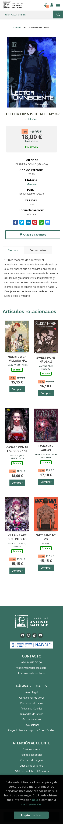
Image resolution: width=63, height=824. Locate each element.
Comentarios (38, 250)
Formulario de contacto (31, 673)
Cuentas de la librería (31, 765)
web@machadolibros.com (31, 667)
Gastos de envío (31, 719)
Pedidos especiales (31, 754)
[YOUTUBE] (40, 635)
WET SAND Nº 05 (46, 537)
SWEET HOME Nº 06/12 (45, 359)
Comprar (17, 389)
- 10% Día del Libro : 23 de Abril (31, 771)
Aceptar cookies (31, 815)
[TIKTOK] (34, 635)
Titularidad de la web (31, 714)
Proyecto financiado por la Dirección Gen (31, 730)
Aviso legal (31, 692)
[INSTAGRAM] (28, 635)
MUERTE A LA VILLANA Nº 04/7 (17, 358)
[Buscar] (58, 14)
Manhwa (17, 27)
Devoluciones (31, 725)
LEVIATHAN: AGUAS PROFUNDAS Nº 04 (46, 448)
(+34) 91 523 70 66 (31, 662)
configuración (31, 804)
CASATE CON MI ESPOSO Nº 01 (17, 449)
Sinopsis (13, 250)
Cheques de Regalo (31, 760)
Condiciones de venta (31, 697)
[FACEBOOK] (22, 635)
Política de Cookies (31, 708)
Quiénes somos (31, 749)
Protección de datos (31, 703)
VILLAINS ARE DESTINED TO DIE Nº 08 (17, 537)
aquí (35, 800)
